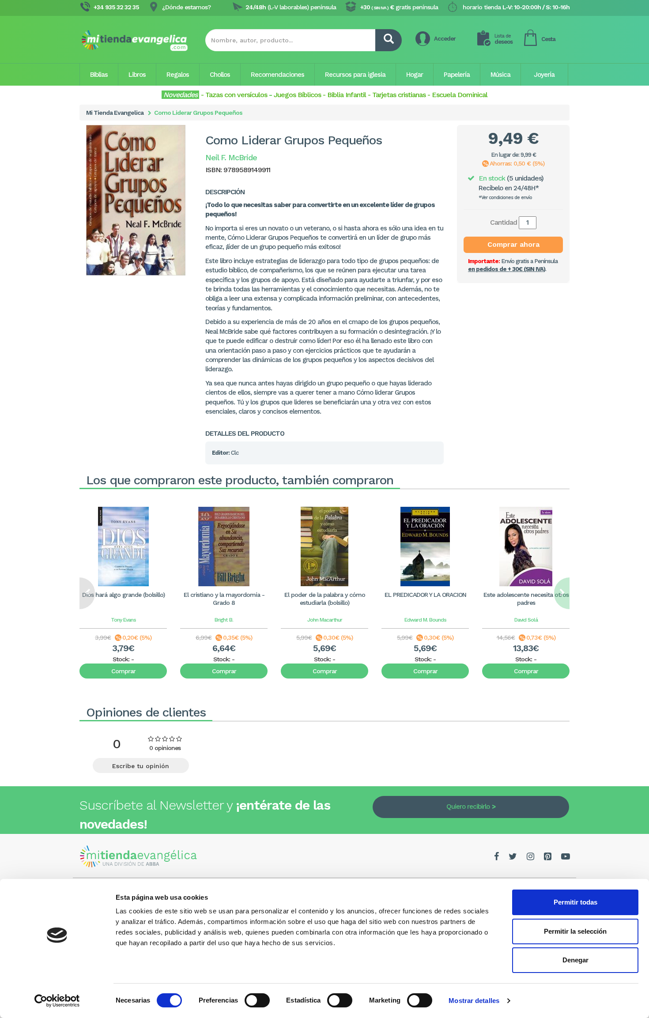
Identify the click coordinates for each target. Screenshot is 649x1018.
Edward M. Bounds (425, 620)
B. (231, 620)
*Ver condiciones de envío (505, 197)
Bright (221, 620)
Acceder (445, 38)
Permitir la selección (575, 931)
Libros (137, 75)
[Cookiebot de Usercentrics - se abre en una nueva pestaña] (57, 1000)
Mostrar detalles (474, 1000)
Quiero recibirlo (468, 807)
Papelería (457, 75)
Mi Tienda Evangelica (114, 112)
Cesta (548, 39)
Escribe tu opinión (140, 765)
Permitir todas (575, 902)
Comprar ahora (513, 244)
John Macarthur (324, 620)
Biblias (99, 75)
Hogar (414, 75)
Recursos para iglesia (355, 75)
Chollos (220, 75)
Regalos (177, 75)
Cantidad (503, 222)
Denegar (575, 960)
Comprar (123, 671)
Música (500, 75)
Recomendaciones (277, 75)
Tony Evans (123, 620)
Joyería (544, 75)
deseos (503, 39)
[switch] (257, 1000)
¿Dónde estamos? (186, 7)
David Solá (526, 620)
